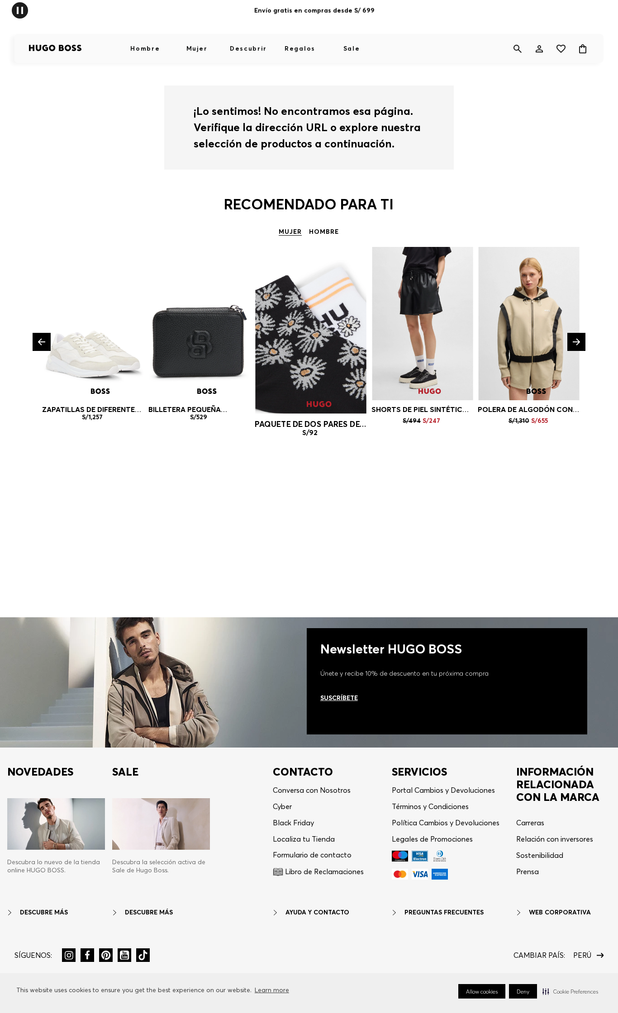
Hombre (145, 48)
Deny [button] (523, 991)
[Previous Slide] (42, 342)
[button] (570, 991)
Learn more (272, 990)
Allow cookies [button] (482, 991)
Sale (351, 48)
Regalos (300, 48)
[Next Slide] (576, 342)
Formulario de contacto (312, 855)
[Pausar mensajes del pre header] (20, 9)
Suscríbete (339, 697)
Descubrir (248, 48)
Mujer (196, 48)
